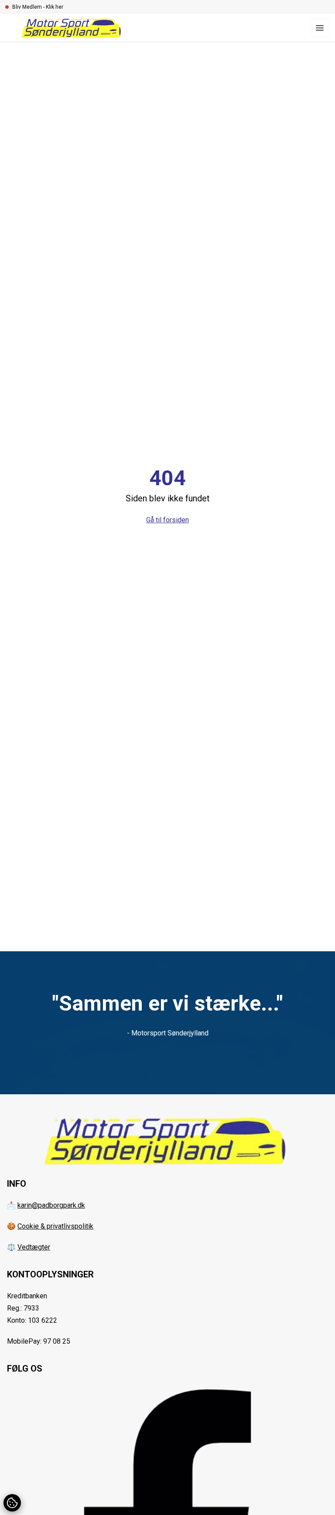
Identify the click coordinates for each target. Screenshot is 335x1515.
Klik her (54, 7)
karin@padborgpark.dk (51, 1205)
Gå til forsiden (167, 520)
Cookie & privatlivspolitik (55, 1226)
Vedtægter (33, 1247)
